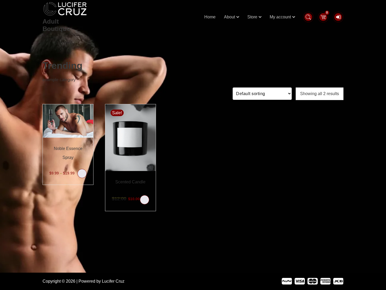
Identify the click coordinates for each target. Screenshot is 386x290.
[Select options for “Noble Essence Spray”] (82, 173)
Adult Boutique (56, 25)
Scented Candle (130, 182)
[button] (144, 199)
